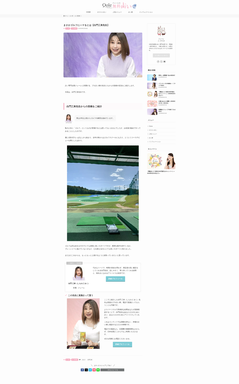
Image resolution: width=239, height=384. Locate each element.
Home (151, 126)
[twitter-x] (161, 61)
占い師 (67, 28)
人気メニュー (153, 134)
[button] (82, 370)
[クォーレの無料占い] (119, 5)
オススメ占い (153, 130)
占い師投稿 (74, 28)
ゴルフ (83, 359)
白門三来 (90, 359)
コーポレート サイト (161, 55)
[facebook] (158, 61)
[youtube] (164, 61)
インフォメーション (155, 141)
